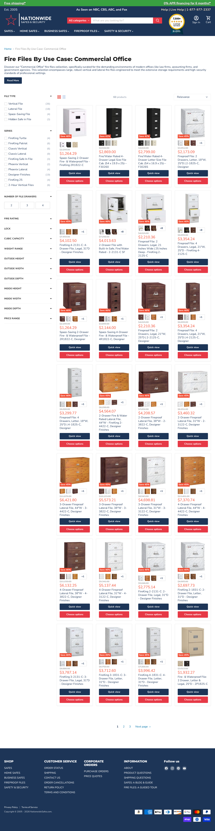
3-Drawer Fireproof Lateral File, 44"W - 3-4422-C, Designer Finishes (74, 510)
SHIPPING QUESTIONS (137, 777)
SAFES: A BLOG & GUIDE (138, 782)
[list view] (63, 97)
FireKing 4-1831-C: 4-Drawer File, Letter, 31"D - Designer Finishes (152, 680)
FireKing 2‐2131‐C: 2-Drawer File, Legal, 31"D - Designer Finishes (153, 595)
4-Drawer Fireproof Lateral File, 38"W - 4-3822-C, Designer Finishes (74, 595)
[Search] (157, 20)
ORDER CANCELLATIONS (59, 782)
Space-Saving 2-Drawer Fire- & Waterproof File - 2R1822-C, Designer (75, 335)
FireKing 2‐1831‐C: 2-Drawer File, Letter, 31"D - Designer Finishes (191, 595)
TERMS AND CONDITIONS (59, 792)
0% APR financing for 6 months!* (187, 3)
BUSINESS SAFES (56, 31)
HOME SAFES (29, 31)
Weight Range (13, 248)
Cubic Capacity (14, 238)
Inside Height (13, 288)
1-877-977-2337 (198, 10)
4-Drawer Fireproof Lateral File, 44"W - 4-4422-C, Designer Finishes (192, 510)
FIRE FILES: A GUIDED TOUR (140, 787)
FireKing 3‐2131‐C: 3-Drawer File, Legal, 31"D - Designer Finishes (75, 680)
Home (8, 48)
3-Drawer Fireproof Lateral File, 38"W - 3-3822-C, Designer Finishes (113, 510)
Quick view (75, 173)
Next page (141, 726)
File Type (9, 96)
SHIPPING (50, 773)
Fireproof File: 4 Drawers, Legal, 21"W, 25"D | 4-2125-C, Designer (191, 336)
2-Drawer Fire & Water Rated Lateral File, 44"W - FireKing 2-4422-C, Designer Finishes (113, 423)
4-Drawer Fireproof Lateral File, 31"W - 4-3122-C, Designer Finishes (113, 595)
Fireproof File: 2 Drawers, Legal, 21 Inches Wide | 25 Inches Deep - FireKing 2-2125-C (152, 249)
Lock (7, 228)
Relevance (183, 97)
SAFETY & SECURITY (118, 31)
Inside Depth (12, 308)
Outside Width (14, 268)
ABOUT (128, 768)
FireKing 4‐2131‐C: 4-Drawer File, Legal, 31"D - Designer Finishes (75, 248)
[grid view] (59, 97)
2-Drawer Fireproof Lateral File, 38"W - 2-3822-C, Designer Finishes (152, 423)
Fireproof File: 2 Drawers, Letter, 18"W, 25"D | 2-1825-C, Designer (192, 161)
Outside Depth (13, 278)
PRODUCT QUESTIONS (137, 773)
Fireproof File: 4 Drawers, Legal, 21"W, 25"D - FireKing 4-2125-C (191, 249)
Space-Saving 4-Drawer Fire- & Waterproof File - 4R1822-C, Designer (114, 335)
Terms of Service (30, 807)
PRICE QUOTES (93, 776)
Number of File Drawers (20, 196)
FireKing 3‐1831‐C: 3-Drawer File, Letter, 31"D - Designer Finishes (112, 680)
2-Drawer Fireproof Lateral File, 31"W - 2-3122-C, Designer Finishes (192, 423)
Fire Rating (11, 218)
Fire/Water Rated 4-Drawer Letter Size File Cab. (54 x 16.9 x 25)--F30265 (152, 161)
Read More (13, 80)
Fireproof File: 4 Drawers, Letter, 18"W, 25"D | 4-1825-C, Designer (74, 423)
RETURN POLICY (54, 787)
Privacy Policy (11, 807)
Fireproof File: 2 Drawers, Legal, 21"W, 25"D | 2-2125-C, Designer (152, 336)
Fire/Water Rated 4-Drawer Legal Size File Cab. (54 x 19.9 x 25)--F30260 (113, 161)
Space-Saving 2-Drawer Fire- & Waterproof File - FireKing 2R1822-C (75, 161)
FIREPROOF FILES (86, 31)
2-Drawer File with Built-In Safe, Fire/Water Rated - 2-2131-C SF (114, 248)
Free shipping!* (15, 3)
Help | (165, 10)
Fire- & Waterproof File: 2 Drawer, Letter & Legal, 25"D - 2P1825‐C (193, 680)
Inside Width (12, 298)
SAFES (8, 31)
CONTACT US (52, 777)
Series (8, 131)
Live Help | (178, 10)
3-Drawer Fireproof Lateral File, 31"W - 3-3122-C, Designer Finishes (152, 510)
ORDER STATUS (53, 768)
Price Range (12, 318)
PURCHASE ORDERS (96, 771)
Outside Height (14, 258)
